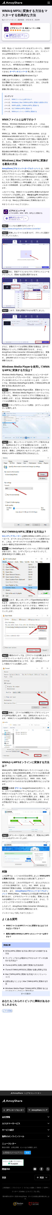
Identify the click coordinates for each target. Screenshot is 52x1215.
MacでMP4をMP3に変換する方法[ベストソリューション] (26, 975)
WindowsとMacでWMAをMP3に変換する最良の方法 (30, 102)
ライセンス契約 (29, 1188)
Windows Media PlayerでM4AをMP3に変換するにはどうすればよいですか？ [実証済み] (26, 989)
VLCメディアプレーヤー (11, 536)
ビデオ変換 (7, 1011)
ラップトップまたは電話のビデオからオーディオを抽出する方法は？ (26, 959)
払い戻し (37, 1191)
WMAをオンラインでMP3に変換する (24, 111)
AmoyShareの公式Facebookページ (41, 1169)
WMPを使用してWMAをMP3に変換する (25, 105)
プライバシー (16, 1188)
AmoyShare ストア (39, 1110)
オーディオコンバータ (18, 71)
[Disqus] (26, 1052)
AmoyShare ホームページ (12, 2)
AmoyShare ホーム (12, 1100)
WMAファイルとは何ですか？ (22, 99)
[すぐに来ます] (35, 1169)
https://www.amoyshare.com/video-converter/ (21, 228)
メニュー (48, 3)
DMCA (39, 1188)
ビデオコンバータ (32, 1093)
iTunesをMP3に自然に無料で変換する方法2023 (24, 965)
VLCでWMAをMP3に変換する (22, 108)
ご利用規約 (6, 1188)
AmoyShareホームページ (16, 1093)
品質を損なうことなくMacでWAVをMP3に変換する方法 (26, 982)
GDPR (46, 1188)
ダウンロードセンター (15, 1110)
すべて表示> (26, 993)
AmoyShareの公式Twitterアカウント (48, 1169)
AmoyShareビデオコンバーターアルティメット (21, 168)
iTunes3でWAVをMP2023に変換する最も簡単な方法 (26, 969)
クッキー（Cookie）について (22, 1191)
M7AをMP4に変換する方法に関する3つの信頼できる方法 (26, 952)
